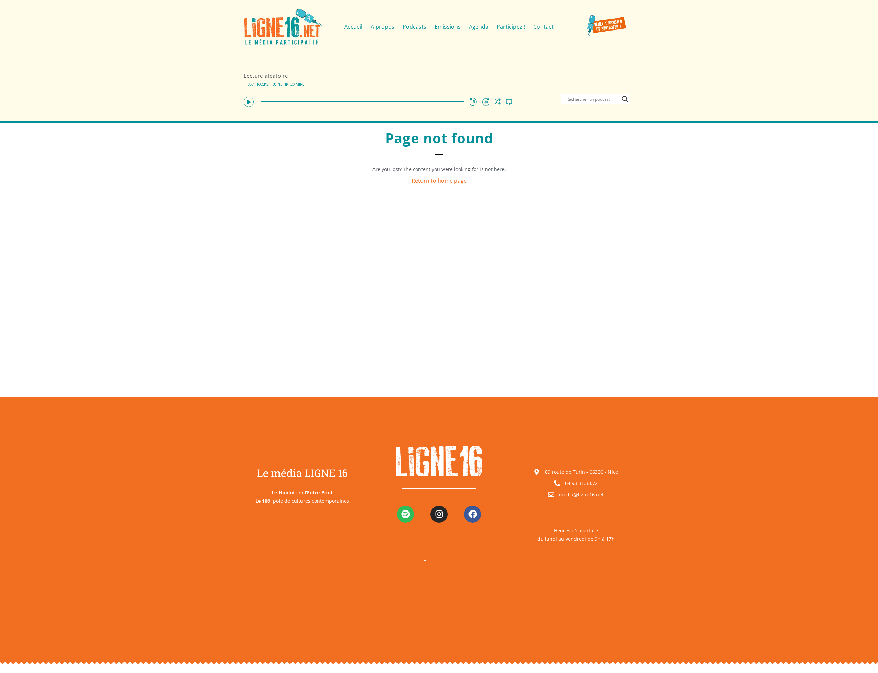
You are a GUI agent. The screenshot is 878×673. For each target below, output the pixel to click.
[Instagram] (439, 514)
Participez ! (511, 27)
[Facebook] (472, 514)
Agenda (478, 27)
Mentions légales (400, 559)
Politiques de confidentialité (463, 559)
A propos (382, 27)
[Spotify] (405, 514)
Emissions (448, 27)
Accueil (353, 27)
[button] (249, 102)
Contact (543, 27)
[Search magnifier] (625, 99)
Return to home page (439, 180)
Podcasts (414, 27)
